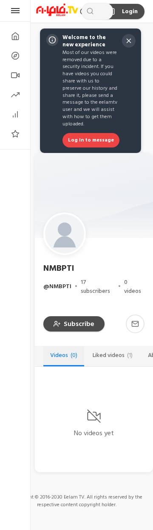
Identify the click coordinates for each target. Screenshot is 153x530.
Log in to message (91, 140)
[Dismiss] (129, 41)
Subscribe (79, 324)
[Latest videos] (15, 75)
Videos (63, 355)
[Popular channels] (15, 134)
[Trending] (15, 94)
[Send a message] (135, 324)
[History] (15, 55)
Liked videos (113, 355)
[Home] (15, 36)
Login (130, 11)
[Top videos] (15, 114)
